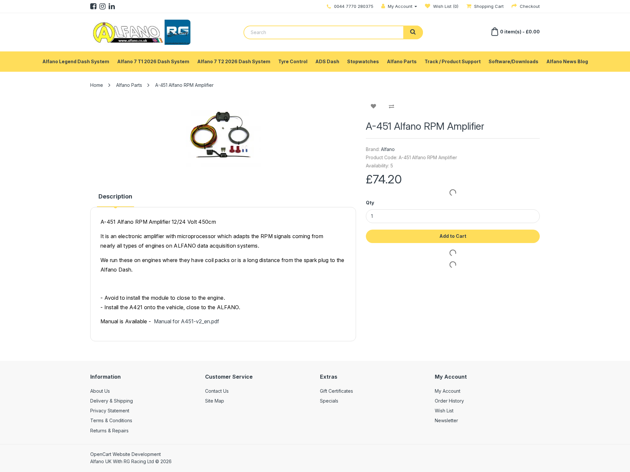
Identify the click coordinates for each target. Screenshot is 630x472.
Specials (329, 401)
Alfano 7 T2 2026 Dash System (233, 61)
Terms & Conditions (111, 420)
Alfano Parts (402, 61)
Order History (449, 401)
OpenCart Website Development (125, 454)
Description (115, 196)
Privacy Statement (109, 410)
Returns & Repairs (109, 430)
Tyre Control (292, 61)
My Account (447, 391)
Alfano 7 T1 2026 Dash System (153, 61)
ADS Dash (327, 61)
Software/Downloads (513, 61)
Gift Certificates (336, 391)
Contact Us (217, 391)
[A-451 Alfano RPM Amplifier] (223, 137)
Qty (370, 202)
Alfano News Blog (567, 61)
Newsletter (446, 420)
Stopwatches (363, 61)
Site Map (214, 401)
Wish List (444, 410)
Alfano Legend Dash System (75, 61)
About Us (100, 391)
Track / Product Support (453, 61)
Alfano (388, 149)
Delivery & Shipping (111, 401)
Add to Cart (452, 236)
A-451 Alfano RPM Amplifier (184, 85)
